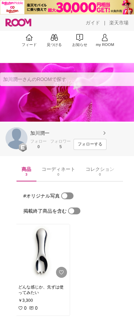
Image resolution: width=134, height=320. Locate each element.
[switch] (67, 195)
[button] (16, 138)
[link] (42, 252)
